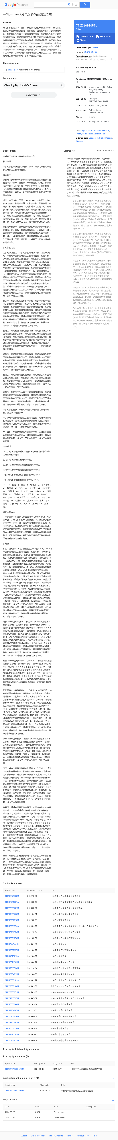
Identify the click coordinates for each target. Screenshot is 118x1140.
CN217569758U (12, 968)
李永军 (94, 52)
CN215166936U (12, 932)
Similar (83, 40)
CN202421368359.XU (14, 1069)
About (24, 1136)
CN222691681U (12, 908)
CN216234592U (12, 974)
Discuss (79, 141)
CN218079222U (12, 896)
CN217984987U (12, 1010)
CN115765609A (12, 902)
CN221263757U (12, 998)
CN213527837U (12, 950)
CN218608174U (12, 1028)
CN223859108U (12, 986)
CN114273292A (12, 956)
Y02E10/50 (13, 70)
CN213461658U (12, 914)
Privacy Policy (82, 1136)
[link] (22, 69)
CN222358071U (12, 992)
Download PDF (86, 36)
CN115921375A (12, 926)
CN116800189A (12, 980)
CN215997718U (12, 920)
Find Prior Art (105, 36)
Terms (70, 1136)
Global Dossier (105, 138)
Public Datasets (56, 1136)
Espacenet (93, 138)
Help (95, 1136)
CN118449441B (12, 944)
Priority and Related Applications (90, 134)
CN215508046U (12, 1004)
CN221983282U (12, 1022)
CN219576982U (12, 962)
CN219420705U (12, 1034)
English (95, 48)
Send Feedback (38, 1136)
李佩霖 (87, 52)
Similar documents (101, 131)
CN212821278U (12, 938)
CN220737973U (12, 1040)
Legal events (86, 131)
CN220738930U (12, 1016)
